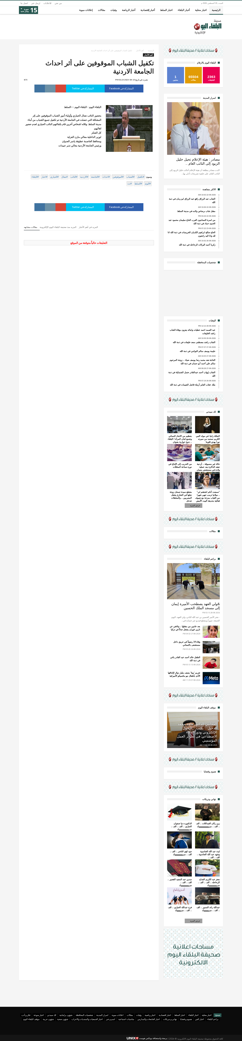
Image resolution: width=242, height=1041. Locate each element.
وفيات (138, 1015)
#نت (129, 183)
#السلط (138, 183)
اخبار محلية (207, 1015)
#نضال (64, 177)
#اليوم (148, 183)
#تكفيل (140, 177)
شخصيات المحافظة (84, 1015)
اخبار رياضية (150, 1015)
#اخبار (44, 177)
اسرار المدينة (102, 1015)
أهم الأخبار (140, 50)
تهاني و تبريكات (170, 1019)
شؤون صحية (62, 1019)
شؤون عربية (48, 1019)
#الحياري (54, 177)
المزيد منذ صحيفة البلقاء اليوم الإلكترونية (58, 227)
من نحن (58, 3)
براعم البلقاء (212, 1019)
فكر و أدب (25, 1015)
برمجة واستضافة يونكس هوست (152, 1038)
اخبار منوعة (39, 1015)
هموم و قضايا (186, 1019)
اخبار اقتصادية (165, 1015)
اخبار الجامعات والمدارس (148, 1019)
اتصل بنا (24, 3)
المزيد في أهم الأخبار (88, 227)
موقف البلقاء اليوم (31, 1019)
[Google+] (21, 1037)
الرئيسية (151, 50)
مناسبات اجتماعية (126, 1019)
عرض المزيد (195, 505)
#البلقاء (35, 177)
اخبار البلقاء (193, 1015)
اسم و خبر (110, 1019)
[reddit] (50, 88)
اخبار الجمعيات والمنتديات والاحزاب (87, 1019)
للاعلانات (47, 3)
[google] (60, 88)
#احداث (106, 177)
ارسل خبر (35, 3)
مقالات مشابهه (30, 227)
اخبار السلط (179, 1015)
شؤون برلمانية (65, 1015)
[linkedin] (39, 88)
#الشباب (130, 177)
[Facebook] (33, 1037)
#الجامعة (95, 177)
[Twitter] (27, 1037)
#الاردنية (84, 177)
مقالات (130, 1015)
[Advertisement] (193, 292)
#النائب (73, 177)
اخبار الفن (199, 1019)
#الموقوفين (118, 177)
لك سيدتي (51, 1015)
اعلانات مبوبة (117, 1015)
